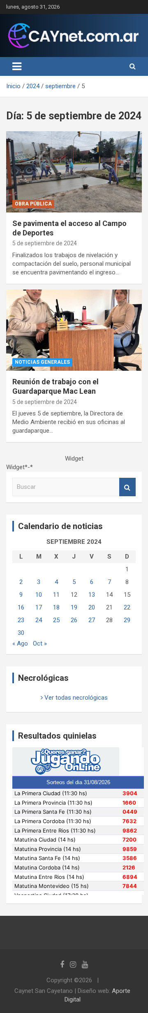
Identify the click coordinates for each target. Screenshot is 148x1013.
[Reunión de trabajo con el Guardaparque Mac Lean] (74, 330)
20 (91, 607)
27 (91, 620)
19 (74, 607)
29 (127, 620)
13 (91, 594)
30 (21, 633)
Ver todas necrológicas (75, 697)
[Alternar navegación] (17, 66)
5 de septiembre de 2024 (44, 243)
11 (56, 594)
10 (38, 594)
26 (74, 620)
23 (21, 620)
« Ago (20, 643)
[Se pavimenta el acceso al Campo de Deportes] (74, 171)
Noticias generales (42, 362)
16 (21, 607)
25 (56, 620)
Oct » (40, 643)
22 (127, 607)
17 (38, 607)
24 (38, 620)
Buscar (127, 487)
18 (56, 607)
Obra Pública (33, 204)
